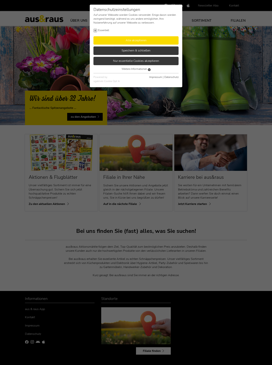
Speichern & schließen (136, 50)
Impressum (155, 77)
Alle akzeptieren (136, 40)
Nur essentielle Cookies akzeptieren (136, 61)
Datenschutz (171, 77)
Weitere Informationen (135, 69)
